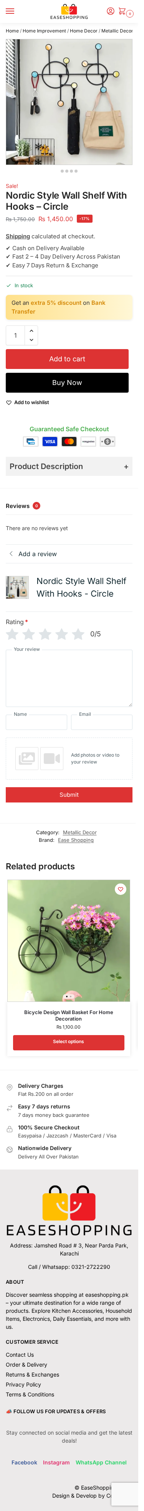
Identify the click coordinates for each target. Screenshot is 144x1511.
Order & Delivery (26, 1364)
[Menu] (17, 11)
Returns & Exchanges (32, 1374)
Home (12, 31)
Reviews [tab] (22, 506)
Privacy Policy (23, 1384)
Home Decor (84, 31)
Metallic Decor (117, 31)
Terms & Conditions (30, 1394)
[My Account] (110, 11)
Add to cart (67, 359)
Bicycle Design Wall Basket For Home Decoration (68, 1015)
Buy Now (67, 383)
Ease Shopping (76, 840)
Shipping (18, 236)
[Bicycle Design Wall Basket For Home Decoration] (68, 941)
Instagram (56, 1462)
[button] (123, 11)
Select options (68, 1041)
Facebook (24, 1462)
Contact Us (20, 1354)
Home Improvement (44, 31)
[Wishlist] (120, 889)
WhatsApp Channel (101, 1462)
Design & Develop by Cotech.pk (92, 1495)
